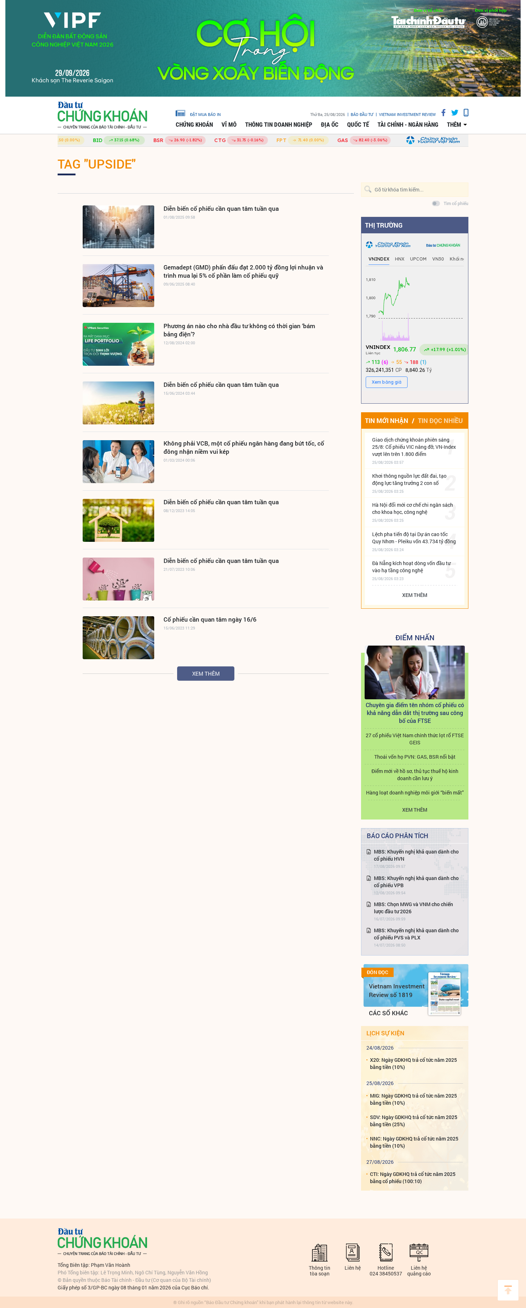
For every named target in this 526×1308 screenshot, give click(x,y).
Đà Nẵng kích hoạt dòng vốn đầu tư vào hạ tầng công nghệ (411, 567)
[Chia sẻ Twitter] (452, 112)
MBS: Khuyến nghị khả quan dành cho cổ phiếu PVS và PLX (416, 934)
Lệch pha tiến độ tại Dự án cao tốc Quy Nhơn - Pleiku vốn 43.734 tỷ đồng (414, 538)
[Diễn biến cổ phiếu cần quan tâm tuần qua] (118, 226)
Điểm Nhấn (414, 637)
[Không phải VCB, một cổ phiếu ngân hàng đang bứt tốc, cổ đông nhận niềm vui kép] (118, 461)
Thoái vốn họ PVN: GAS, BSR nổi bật (415, 756)
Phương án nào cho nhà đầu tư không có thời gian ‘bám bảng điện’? (239, 330)
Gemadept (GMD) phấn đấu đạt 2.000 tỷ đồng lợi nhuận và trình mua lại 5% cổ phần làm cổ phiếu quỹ (243, 271)
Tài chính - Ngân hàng (408, 124)
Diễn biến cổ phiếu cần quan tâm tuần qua (221, 208)
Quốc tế (358, 124)
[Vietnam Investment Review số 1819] (444, 993)
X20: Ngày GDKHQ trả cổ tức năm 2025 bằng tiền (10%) (413, 1063)
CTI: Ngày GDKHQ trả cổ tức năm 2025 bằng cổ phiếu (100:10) (413, 1178)
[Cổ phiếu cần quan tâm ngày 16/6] (118, 637)
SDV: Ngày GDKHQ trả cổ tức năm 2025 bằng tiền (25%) (413, 1121)
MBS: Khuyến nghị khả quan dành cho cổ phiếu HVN (416, 855)
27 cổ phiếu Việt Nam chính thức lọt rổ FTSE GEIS (415, 739)
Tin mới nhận (386, 420)
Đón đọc (377, 972)
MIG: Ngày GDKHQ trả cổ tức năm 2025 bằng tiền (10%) (413, 1099)
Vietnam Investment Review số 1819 (397, 990)
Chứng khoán (194, 124)
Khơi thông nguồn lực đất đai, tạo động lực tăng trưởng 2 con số (409, 479)
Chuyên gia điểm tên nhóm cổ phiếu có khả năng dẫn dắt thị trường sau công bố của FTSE (415, 712)
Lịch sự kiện (385, 1033)
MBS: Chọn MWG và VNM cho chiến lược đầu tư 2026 (413, 908)
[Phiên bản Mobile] (463, 112)
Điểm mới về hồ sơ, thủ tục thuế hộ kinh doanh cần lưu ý (414, 775)
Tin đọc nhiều (440, 420)
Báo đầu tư (362, 114)
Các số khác (388, 1013)
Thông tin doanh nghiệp (278, 124)
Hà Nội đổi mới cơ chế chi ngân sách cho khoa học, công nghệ (412, 508)
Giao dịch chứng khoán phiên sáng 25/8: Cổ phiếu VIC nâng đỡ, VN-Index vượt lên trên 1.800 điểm (414, 446)
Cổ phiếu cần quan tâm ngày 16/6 (210, 619)
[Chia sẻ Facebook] (441, 112)
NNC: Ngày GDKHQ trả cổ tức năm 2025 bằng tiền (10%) (414, 1142)
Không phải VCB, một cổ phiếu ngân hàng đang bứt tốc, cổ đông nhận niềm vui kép (244, 447)
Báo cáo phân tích (397, 835)
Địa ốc (330, 124)
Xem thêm (206, 673)
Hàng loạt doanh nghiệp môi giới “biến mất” (415, 792)
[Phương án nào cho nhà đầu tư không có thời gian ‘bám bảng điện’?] (118, 344)
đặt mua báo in (205, 114)
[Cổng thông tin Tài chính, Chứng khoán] (102, 115)
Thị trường (384, 225)
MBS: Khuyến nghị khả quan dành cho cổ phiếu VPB (416, 882)
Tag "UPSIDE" (97, 163)
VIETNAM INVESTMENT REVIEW (407, 114)
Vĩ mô (229, 124)
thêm (454, 124)
